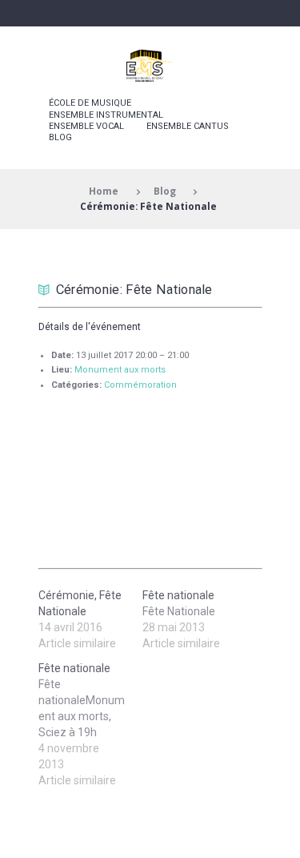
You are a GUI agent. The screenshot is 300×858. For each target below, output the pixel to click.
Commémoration (140, 385)
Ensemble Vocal (86, 126)
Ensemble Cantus (187, 126)
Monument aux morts (120, 370)
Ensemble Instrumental (106, 115)
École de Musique (90, 103)
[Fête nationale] (90, 724)
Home (103, 190)
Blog (60, 137)
